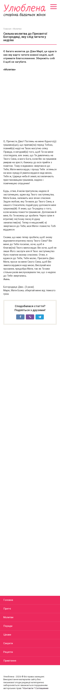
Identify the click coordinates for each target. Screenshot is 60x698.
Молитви (8, 617)
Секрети (8, 643)
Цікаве (7, 634)
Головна (8, 599)
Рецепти (8, 651)
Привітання (9, 660)
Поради (7, 625)
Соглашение (41, 688)
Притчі (7, 608)
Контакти (28, 688)
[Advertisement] (30, 106)
